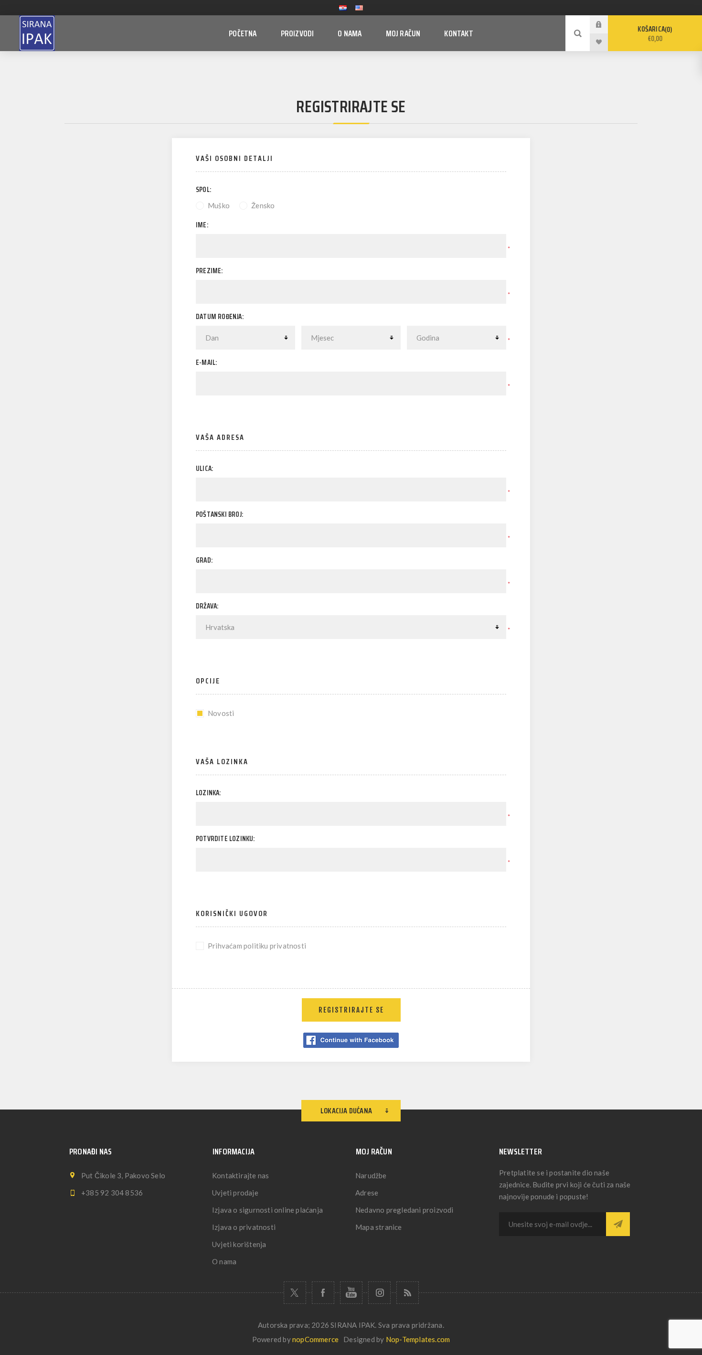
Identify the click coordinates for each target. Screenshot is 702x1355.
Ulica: (204, 468)
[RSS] (407, 1292)
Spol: (203, 189)
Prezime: (209, 271)
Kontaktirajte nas (240, 1175)
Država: (207, 606)
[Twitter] (295, 1292)
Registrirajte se (351, 1009)
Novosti (221, 713)
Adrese (366, 1192)
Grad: (204, 560)
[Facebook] (323, 1292)
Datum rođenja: (220, 316)
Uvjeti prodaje (235, 1192)
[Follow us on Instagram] (379, 1292)
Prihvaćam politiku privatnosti (257, 945)
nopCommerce (315, 1339)
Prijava (606, 24)
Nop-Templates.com (418, 1339)
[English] (359, 7)
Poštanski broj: (219, 514)
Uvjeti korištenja (239, 1244)
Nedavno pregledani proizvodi (404, 1210)
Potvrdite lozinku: (225, 838)
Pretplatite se (618, 1224)
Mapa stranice (378, 1227)
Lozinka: (208, 793)
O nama (224, 1261)
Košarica (654, 33)
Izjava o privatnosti (244, 1227)
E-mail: (206, 362)
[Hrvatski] (343, 7)
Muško (219, 205)
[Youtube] (351, 1292)
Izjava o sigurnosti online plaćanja (267, 1210)
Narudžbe (371, 1175)
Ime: (202, 225)
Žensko (263, 205)
